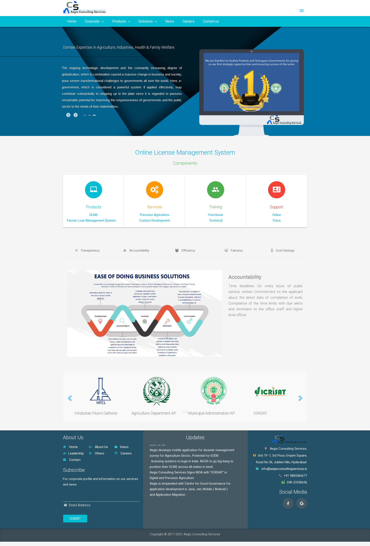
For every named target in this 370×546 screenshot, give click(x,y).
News (169, 21)
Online (276, 215)
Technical (215, 220)
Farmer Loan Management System (91, 220)
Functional (215, 215)
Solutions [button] (146, 21)
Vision (124, 447)
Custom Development (154, 220)
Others (99, 453)
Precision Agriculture (154, 215)
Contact (74, 460)
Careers (188, 21)
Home (71, 21)
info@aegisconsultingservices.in (284, 469)
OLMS (93, 215)
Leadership (76, 453)
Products (119, 21)
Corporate (92, 21)
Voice (277, 220)
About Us (101, 447)
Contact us (211, 21)
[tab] (87, 250)
